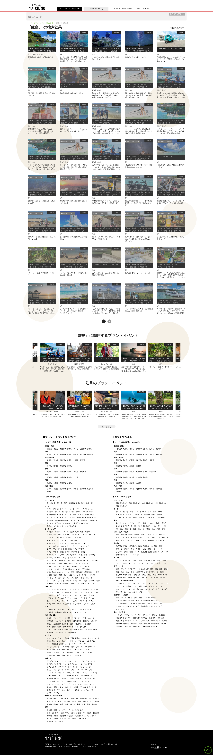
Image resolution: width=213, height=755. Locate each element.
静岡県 (55, 466)
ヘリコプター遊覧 (68, 647)
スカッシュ (61, 673)
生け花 (49, 575)
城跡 (71, 624)
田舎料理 (73, 629)
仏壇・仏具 (120, 537)
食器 (140, 598)
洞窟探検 (78, 624)
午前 (83, 517)
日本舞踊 (58, 612)
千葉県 (75, 454)
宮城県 (69, 449)
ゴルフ (62, 681)
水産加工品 (132, 546)
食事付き (92, 520)
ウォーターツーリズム (70, 601)
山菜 (144, 549)
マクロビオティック (153, 621)
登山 (84, 618)
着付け (72, 704)
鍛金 (79, 701)
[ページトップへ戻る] (208, 750)
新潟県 (49, 460)
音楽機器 (144, 606)
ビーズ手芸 (94, 701)
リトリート (51, 566)
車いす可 (50, 523)
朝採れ (118, 624)
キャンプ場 (63, 710)
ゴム (153, 529)
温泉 (76, 627)
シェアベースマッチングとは (122, 8)
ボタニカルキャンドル (55, 546)
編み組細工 (152, 540)
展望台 (77, 716)
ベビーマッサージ (63, 584)
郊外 (77, 503)
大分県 (75, 489)
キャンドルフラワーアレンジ (73, 558)
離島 (87, 503)
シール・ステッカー (154, 603)
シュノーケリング (53, 670)
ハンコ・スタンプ (132, 606)
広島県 (69, 477)
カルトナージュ (64, 578)
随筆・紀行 (120, 572)
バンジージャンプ (53, 647)
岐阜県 (49, 466)
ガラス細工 (51, 701)
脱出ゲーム (63, 644)
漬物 (126, 552)
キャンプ (72, 644)
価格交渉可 (137, 626)
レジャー (78, 509)
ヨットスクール (86, 681)
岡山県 (62, 477)
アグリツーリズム (71, 598)
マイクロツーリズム (54, 604)
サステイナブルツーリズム (69, 589)
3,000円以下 (67, 523)
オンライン (69, 509)
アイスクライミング (87, 661)
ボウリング (71, 673)
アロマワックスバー (54, 558)
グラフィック (154, 572)
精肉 (139, 546)
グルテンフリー (138, 621)
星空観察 (56, 624)
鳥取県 (49, 477)
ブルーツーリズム (53, 601)
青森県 (55, 449)
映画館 (49, 710)
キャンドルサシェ (77, 543)
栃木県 (55, 454)
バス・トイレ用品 (142, 600)
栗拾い (49, 624)
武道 (48, 563)
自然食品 (126, 624)
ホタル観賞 (87, 624)
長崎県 (62, 489)
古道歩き (50, 632)
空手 (58, 690)
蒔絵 (55, 698)
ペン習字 (96, 572)
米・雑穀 (154, 546)
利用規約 (75, 746)
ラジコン (81, 641)
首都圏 (71, 503)
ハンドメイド (74, 535)
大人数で (65, 517)
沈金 (89, 698)
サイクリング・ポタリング (56, 667)
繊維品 (130, 535)
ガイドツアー (76, 618)
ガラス (132, 523)
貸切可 (92, 515)
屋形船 (54, 644)
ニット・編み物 (136, 589)
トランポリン (78, 684)
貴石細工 (141, 537)
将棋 (60, 575)
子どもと (60, 515)
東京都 (82, 454)
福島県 (89, 449)
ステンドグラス (86, 535)
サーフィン (66, 670)
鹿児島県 (90, 489)
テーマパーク (66, 650)
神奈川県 (90, 454)
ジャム (160, 549)
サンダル (139, 592)
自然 (154, 512)
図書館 (55, 716)
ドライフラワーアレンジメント (58, 543)
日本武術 (66, 701)
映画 (48, 641)
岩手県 (62, 449)
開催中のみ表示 (176, 28)
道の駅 (49, 719)
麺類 (149, 549)
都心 (82, 503)
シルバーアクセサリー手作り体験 (59, 569)
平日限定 (50, 520)
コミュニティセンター (90, 716)
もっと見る (106, 427)
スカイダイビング (73, 676)
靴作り (73, 584)
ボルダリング (86, 670)
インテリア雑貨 (150, 598)
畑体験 (49, 618)
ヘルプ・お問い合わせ (108, 744)
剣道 (48, 690)
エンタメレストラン (54, 638)
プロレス (61, 676)
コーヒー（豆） (136, 563)
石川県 (62, 460)
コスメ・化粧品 (126, 598)
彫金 (88, 704)
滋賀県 (49, 472)
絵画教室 (87, 572)
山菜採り (81, 629)
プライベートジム (84, 719)
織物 (117, 535)
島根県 (55, 477)
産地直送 (154, 626)
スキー (64, 678)
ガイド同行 (84, 515)
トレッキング (89, 678)
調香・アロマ (89, 581)
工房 (81, 710)
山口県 (75, 477)
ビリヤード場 (51, 721)
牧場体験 (86, 621)
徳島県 (49, 483)
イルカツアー (89, 647)
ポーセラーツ (87, 578)
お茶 (164, 560)
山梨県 (75, 460)
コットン (141, 529)
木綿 (158, 529)
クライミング (73, 667)
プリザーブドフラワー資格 (74, 552)
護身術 (59, 563)
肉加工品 (146, 546)
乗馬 (55, 687)
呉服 (127, 540)
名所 (58, 627)
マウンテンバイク (86, 690)
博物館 (95, 713)
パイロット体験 (67, 652)
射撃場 (74, 719)
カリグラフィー (83, 584)
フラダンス (74, 609)
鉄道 (61, 526)
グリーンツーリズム (86, 598)
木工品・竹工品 (151, 535)
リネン (159, 526)
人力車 (90, 652)
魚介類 (118, 546)
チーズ (136, 552)
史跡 (83, 704)
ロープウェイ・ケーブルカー (57, 629)
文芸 (117, 569)
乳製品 (143, 552)
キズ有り (119, 626)
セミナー (50, 512)
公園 (63, 627)
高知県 (69, 483)
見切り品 (127, 626)
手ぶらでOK (75, 520)
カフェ (67, 713)
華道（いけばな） (134, 575)
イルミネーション (53, 650)
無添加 (118, 621)
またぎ (88, 629)
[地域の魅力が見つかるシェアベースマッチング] (36, 7)
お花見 (82, 627)
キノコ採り (59, 632)
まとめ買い (127, 618)
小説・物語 (163, 569)
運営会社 (67, 746)
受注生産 (162, 615)
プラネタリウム (78, 650)
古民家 (60, 721)
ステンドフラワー (79, 549)
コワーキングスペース (55, 713)
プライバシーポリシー (88, 746)
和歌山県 (83, 472)
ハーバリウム (73, 540)
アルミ (125, 523)
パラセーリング (85, 667)
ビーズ (136, 526)
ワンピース (120, 586)
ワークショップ (62, 535)
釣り (85, 644)
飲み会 (146, 515)
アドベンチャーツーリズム (89, 592)
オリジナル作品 (70, 526)
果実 (126, 529)
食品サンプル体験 (53, 652)
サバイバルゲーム (73, 681)
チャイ (164, 563)
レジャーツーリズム (70, 595)
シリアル (119, 552)
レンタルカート (80, 652)
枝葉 (121, 529)
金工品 (161, 535)
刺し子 (162, 578)
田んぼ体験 (77, 621)
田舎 (131, 512)
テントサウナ (58, 618)
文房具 (131, 603)
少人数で (56, 517)
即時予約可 (78, 523)
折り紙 (118, 575)
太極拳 (87, 532)
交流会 (65, 638)
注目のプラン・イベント (106, 383)
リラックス (120, 515)
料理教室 (79, 572)
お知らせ (76, 744)
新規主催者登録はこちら (53, 746)
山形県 (82, 449)
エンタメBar (91, 641)
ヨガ (97, 581)
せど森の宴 (67, 604)
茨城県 (49, 454)
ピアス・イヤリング (156, 586)
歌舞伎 (85, 701)
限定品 (154, 615)
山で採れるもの (147, 503)
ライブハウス (73, 710)
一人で (49, 517)
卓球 (86, 684)
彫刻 (162, 572)
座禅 (61, 704)
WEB (62, 537)
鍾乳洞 (67, 618)
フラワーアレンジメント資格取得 (59, 549)
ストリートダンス (79, 612)
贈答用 (135, 517)
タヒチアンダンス (86, 609)
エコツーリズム (52, 589)
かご (132, 540)
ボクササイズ (86, 676)
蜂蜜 (124, 546)
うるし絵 (96, 698)
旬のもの (160, 618)
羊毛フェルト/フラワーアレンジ (58, 561)
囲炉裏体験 (72, 632)
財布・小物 (143, 586)
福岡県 (49, 489)
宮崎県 (82, 489)
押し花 (92, 575)
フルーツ (119, 549)
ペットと (68, 515)
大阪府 (62, 472)
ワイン (146, 560)
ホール (55, 719)
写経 (81, 532)
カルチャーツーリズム (89, 589)
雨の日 (71, 512)
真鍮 (144, 523)
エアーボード (61, 661)
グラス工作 (51, 572)
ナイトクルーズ (62, 641)
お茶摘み (50, 621)
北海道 (49, 449)
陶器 (158, 523)
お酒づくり (51, 535)
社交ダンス (67, 612)
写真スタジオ (65, 719)
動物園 (49, 716)
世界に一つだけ (52, 526)
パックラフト (87, 664)
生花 (163, 529)
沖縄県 (49, 492)
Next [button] (177, 352)
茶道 (66, 704)
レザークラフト (82, 575)
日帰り (72, 517)
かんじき (143, 540)
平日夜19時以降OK (62, 520)
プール (82, 687)
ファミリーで (87, 512)
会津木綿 (83, 698)
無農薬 (164, 621)
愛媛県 (62, 483)
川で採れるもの (161, 503)
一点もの (119, 615)
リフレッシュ (88, 509)
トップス (131, 583)
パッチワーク (51, 578)
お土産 (128, 517)
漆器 (142, 535)
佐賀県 (55, 489)
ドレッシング (134, 555)
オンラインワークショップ (56, 540)
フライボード (51, 676)
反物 (122, 540)
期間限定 (144, 618)
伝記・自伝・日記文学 (134, 572)
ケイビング (51, 664)
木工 (92, 584)
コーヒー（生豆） (122, 563)
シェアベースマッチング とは (60, 744)
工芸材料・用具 (163, 537)
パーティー (138, 515)
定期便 (118, 618)
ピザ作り (58, 532)
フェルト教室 (84, 566)
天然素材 (134, 624)
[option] (106, 357)
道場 (73, 713)
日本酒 (153, 560)
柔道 (53, 690)
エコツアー (92, 618)
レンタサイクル (52, 684)
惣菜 (160, 546)
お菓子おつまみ (121, 555)
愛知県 (62, 466)
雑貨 (135, 598)
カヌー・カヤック (53, 678)
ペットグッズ (148, 589)
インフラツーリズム (86, 601)
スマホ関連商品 (121, 603)
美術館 (89, 713)
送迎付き (84, 520)
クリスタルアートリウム (55, 555)
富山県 (55, 460)
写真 (76, 532)
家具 (117, 598)
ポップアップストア (82, 563)
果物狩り (94, 621)
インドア (60, 509)
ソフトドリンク (125, 560)
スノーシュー (73, 661)
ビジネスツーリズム (54, 595)
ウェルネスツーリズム (70, 592)
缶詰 (149, 552)
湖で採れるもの (121, 506)
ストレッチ (75, 670)
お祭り (153, 515)
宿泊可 (94, 517)
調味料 (126, 549)
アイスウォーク (75, 664)
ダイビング (51, 661)
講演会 (77, 638)
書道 (55, 575)
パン (154, 549)
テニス (49, 687)
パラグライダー (65, 684)
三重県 (69, 466)
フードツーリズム (53, 592)
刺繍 (78, 704)
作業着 (128, 586)
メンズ (153, 517)
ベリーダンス (63, 609)
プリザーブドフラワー (74, 581)
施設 (65, 503)
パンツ (156, 583)
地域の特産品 (144, 624)
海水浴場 (70, 627)
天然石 (163, 523)
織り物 (49, 704)
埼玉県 (69, 454)
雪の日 (78, 512)
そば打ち (72, 575)
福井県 (69, 460)
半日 (78, 517)
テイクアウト (144, 517)
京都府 (55, 472)
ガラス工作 (61, 566)
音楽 (154, 575)
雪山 (94, 629)
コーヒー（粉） (149, 563)
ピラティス (51, 584)
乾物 (131, 552)
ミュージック (94, 638)
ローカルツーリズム (86, 595)
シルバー (151, 523)
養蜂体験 (68, 621)
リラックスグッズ (155, 606)
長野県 (82, 460)
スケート (68, 687)
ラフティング (78, 655)
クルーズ (79, 647)
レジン (118, 526)
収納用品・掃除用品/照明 (125, 600)
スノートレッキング (75, 678)
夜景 (87, 650)
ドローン (73, 641)
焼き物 (94, 704)
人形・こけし (151, 537)
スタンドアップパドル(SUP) (86, 673)
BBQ (48, 644)
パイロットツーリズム (55, 598)
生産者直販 (155, 624)
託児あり (58, 523)
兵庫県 (69, 472)
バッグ (135, 586)
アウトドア (51, 509)
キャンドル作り (72, 566)
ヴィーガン (127, 621)
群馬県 (62, 454)
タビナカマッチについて (89, 744)
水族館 (78, 713)
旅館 (55, 710)
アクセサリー (121, 583)
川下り (79, 644)
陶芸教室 (50, 532)
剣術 (53, 563)
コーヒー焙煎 (68, 532)
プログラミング (52, 537)
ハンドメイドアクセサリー (68, 698)
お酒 (85, 523)
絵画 (145, 572)
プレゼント (120, 517)
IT (95, 535)
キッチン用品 (140, 603)
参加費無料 (51, 515)
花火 (53, 641)
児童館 (62, 716)
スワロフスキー (146, 526)
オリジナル (146, 615)
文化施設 (70, 716)
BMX (77, 690)
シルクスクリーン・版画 (65, 572)
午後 (88, 517)
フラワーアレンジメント (55, 581)
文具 (127, 537)
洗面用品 (154, 600)
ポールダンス (51, 609)
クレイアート (76, 578)
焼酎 (159, 560)
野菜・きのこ (136, 549)
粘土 (134, 529)
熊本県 (69, 489)
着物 (117, 540)
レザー (138, 523)
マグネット (120, 606)
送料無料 (145, 626)
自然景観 (65, 624)
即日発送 (136, 618)
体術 (65, 563)
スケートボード (67, 690)
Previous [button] (35, 352)
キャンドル (120, 609)
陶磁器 (136, 535)
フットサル (51, 673)
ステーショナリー (122, 589)
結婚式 (159, 515)
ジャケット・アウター (144, 583)
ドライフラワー (133, 578)
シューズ (131, 592)
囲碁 (65, 575)
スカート (163, 583)
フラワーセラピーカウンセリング (77, 546)
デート (75, 515)
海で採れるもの (134, 503)
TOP (46, 744)
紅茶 (158, 563)
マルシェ (84, 638)
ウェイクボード (52, 681)
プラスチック (127, 526)
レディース (161, 517)
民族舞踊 (50, 612)
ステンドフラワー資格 (55, 552)
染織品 (123, 535)
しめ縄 (59, 701)
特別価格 (152, 618)
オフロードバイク (53, 693)
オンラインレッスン (72, 537)
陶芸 (144, 575)
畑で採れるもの (121, 503)
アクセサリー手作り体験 (81, 569)
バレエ (61, 687)
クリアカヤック (62, 664)
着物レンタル (66, 655)
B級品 (163, 624)
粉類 (154, 552)
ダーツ (91, 684)
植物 (148, 529)
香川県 (55, 483)
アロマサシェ (94, 555)
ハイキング (59, 621)
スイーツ (164, 552)
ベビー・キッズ (161, 589)
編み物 (49, 698)
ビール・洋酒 (137, 560)
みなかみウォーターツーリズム (84, 604)
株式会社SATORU (159, 746)
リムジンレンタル (53, 655)
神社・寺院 (51, 627)
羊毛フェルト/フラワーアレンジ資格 (85, 561)
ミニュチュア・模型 (146, 569)
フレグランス (121, 592)
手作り (126, 615)
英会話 (71, 563)
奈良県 (75, 472)
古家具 (74, 701)
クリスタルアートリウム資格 (76, 555)
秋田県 (75, 449)
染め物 (55, 704)
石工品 (133, 537)
